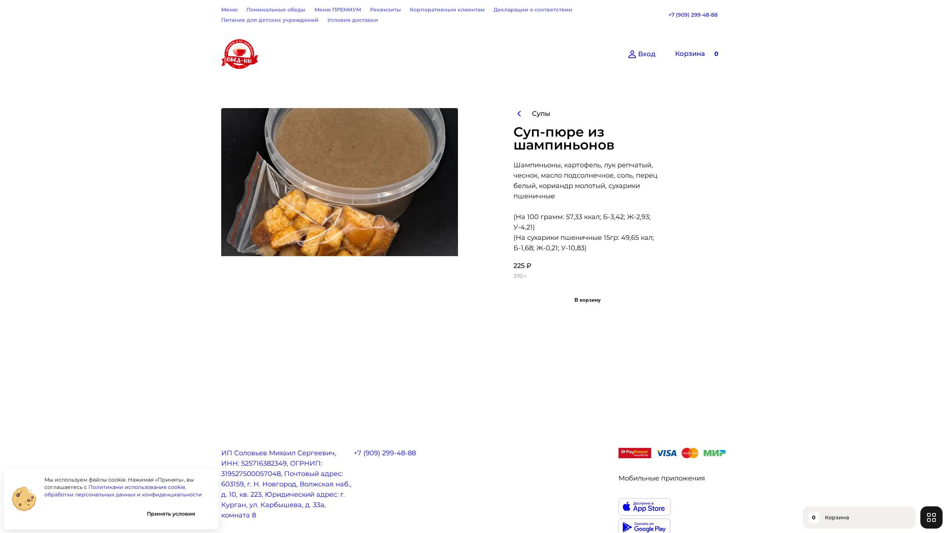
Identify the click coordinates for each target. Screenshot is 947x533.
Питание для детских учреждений (270, 20)
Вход (647, 54)
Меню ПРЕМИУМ (337, 9)
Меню (229, 9)
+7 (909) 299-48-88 (693, 14)
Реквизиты (385, 9)
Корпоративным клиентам (447, 9)
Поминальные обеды (276, 9)
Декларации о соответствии (532, 9)
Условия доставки (352, 20)
